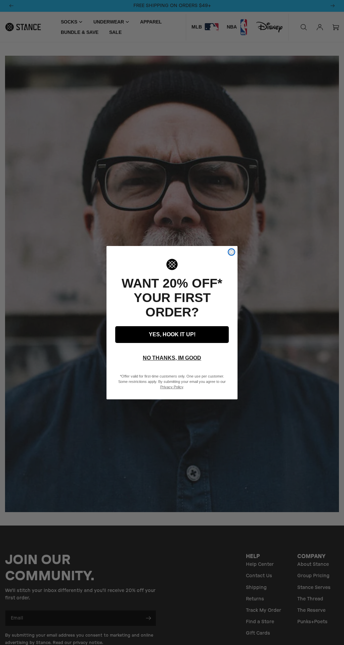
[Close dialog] (231, 252)
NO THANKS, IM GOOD (172, 358)
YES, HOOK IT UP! (172, 334)
